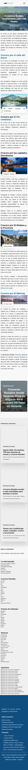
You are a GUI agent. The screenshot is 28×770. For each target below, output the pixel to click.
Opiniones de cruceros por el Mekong (10, 682)
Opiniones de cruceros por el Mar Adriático (11, 690)
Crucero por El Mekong (13, 293)
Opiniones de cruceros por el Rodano (10, 680)
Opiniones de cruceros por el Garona (10, 679)
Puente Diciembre (5, 565)
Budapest (3, 611)
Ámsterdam (3, 614)
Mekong (3, 600)
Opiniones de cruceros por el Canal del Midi (11, 687)
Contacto (20, 759)
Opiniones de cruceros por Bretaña (9, 688)
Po (1, 595)
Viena (2, 626)
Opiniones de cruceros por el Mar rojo (10, 693)
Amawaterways (4, 650)
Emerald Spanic (4, 642)
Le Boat (3, 658)
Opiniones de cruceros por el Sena (9, 672)
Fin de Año (3, 569)
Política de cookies (10, 759)
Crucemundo (4, 636)
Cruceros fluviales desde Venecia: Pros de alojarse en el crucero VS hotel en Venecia (14, 396)
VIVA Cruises (4, 644)
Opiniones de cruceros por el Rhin (9, 671)
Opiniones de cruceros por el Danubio (10, 669)
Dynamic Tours (4, 647)
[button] (24, 3)
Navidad (3, 568)
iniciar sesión (20, 553)
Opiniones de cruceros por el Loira (9, 677)
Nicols (2, 660)
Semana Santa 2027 (6, 573)
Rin (1, 584)
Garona (2, 592)
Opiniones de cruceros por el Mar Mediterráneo (12, 691)
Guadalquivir (4, 587)
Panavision (3, 638)
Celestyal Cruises (5, 661)
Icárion (2, 649)
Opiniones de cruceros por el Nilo (9, 683)
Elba (2, 590)
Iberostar (3, 657)
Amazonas (3, 598)
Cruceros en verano (14, 11)
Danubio (3, 581)
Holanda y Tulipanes (6, 571)
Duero (2, 582)
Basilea (2, 625)
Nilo (2, 601)
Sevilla (2, 619)
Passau (2, 617)
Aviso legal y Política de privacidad (13, 757)
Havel (2, 596)
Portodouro (3, 653)
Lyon (2, 615)
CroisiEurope (4, 634)
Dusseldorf (3, 623)
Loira (2, 588)
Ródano (3, 593)
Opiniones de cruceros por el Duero (9, 676)
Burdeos (3, 620)
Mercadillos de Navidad (6, 566)
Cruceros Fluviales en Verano (8, 563)
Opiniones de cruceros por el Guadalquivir (11, 674)
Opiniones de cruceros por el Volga (9, 685)
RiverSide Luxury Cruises (7, 652)
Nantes (2, 622)
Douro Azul (3, 655)
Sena (2, 585)
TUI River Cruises (5, 645)
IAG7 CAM (3, 639)
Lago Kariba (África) (6, 603)
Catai (2, 641)
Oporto (2, 612)
